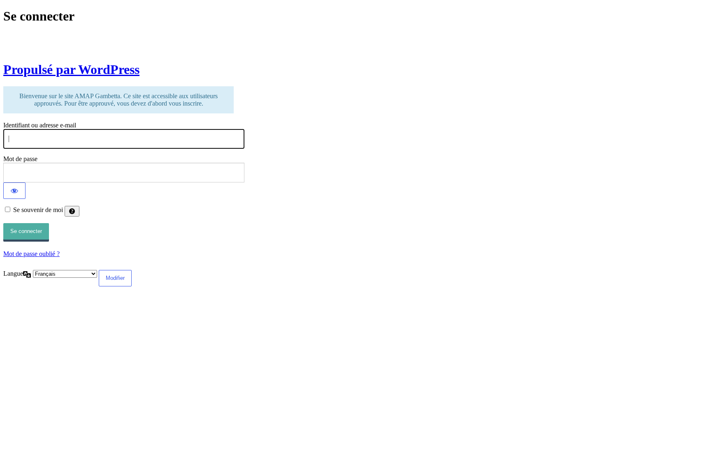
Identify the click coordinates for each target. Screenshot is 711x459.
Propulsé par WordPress (71, 69)
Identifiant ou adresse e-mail (39, 125)
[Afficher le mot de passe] (14, 190)
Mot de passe (20, 158)
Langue (13, 273)
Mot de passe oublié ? (31, 253)
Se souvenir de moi (38, 209)
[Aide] (72, 211)
